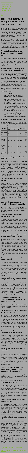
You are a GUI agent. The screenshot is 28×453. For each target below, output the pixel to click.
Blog (2, 15)
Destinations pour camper (7, 2)
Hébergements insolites (6, 4)
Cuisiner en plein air (5, 10)
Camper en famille (5, 8)
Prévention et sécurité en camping (9, 12)
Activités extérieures (6, 6)
